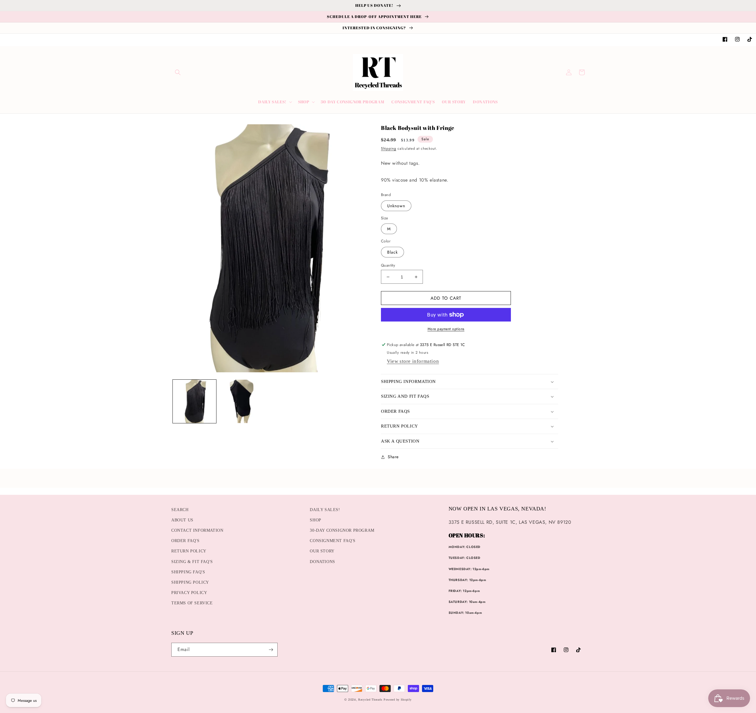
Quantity (388, 265)
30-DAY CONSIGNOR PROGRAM (342, 530)
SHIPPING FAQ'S (188, 572)
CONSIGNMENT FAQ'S (332, 541)
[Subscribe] (270, 650)
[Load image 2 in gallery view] (241, 401)
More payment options (446, 329)
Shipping (388, 148)
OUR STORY (322, 551)
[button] (177, 72)
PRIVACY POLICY (189, 592)
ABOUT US (182, 520)
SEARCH (180, 510)
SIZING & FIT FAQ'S (192, 561)
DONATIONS (322, 561)
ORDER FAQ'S (185, 541)
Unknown (396, 206)
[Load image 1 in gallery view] (194, 401)
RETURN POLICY (188, 551)
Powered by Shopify (398, 699)
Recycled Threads (370, 699)
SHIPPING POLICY (190, 582)
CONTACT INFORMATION (197, 530)
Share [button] (393, 457)
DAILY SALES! (325, 510)
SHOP (315, 520)
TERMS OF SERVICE (192, 603)
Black (392, 252)
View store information (413, 361)
